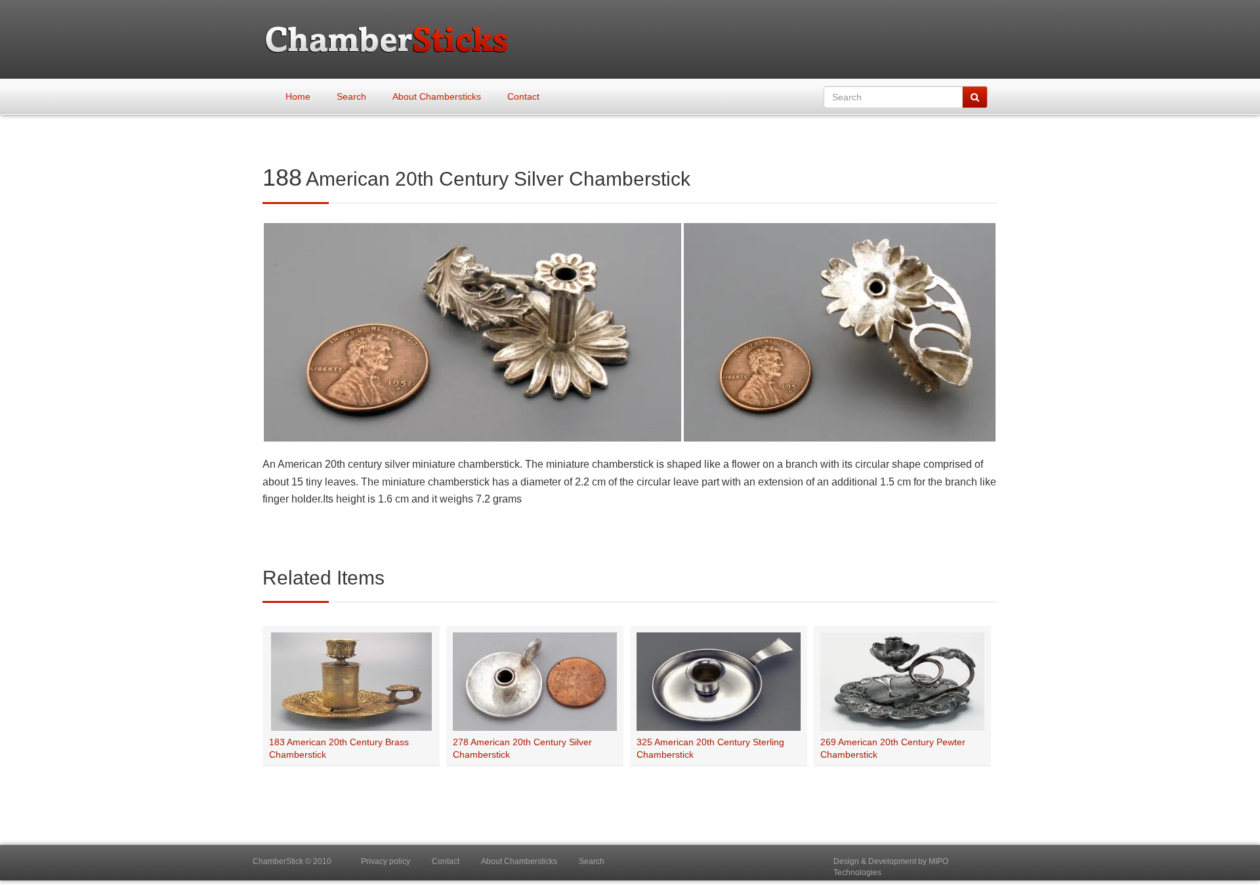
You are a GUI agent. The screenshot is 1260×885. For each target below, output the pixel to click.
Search (351, 96)
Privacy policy (385, 861)
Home (297, 96)
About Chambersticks (436, 96)
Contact (523, 96)
